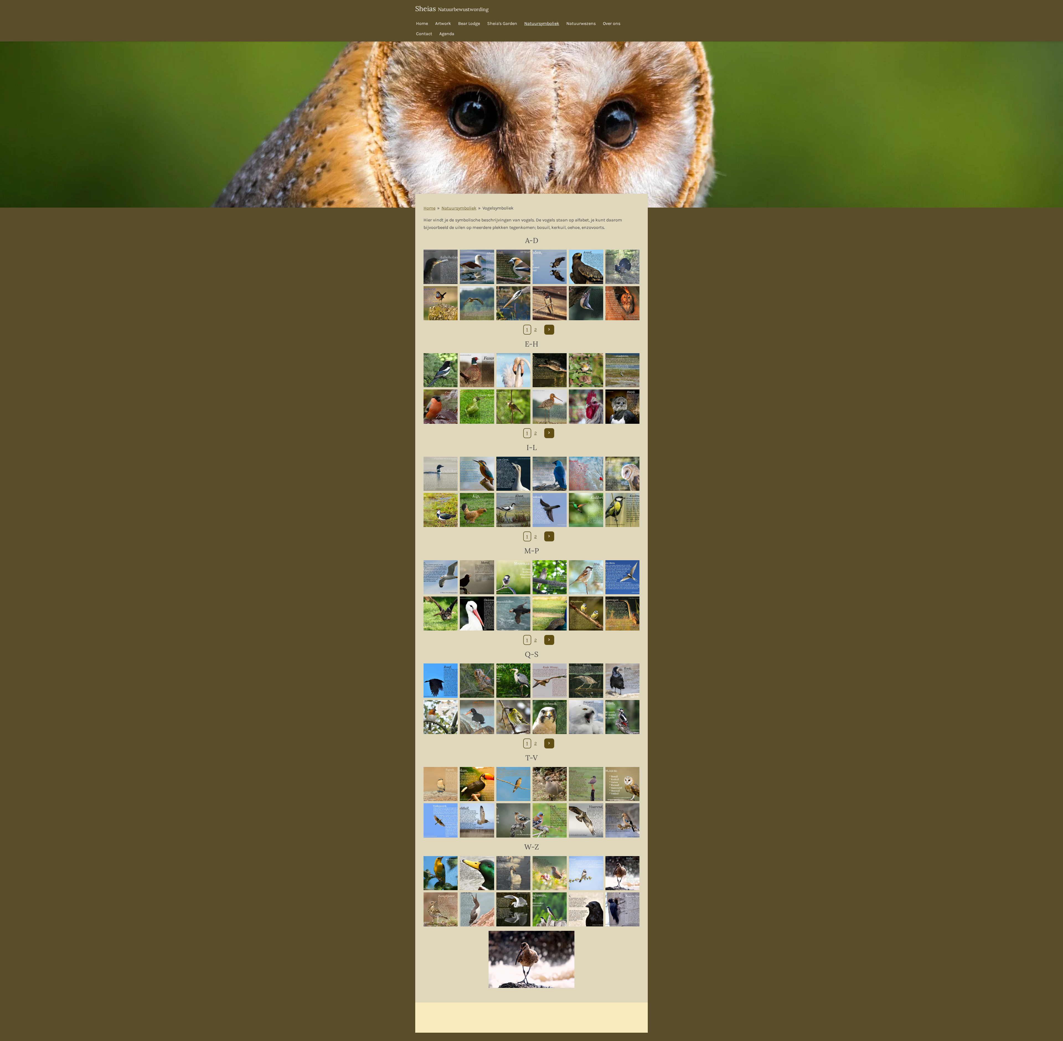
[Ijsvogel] (477, 474)
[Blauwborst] (440, 303)
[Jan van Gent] (513, 474)
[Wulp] (622, 873)
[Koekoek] (550, 510)
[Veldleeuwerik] (440, 820)
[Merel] (477, 577)
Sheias (452, 8)
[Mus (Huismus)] (586, 577)
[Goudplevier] (622, 370)
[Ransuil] (477, 680)
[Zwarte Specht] (622, 909)
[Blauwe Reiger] (513, 303)
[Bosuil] (622, 303)
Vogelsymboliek (498, 208)
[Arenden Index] (550, 267)
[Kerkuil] (622, 474)
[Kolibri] (586, 510)
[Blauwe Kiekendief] (477, 303)
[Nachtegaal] (550, 577)
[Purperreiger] (622, 613)
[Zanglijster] (440, 909)
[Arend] (586, 267)
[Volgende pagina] (549, 330)
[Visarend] (586, 820)
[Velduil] (477, 820)
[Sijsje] (513, 717)
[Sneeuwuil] (586, 717)
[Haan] (586, 406)
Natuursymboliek (459, 208)
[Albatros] (477, 267)
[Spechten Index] (622, 717)
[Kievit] (440, 510)
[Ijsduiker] (440, 474)
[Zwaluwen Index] (550, 909)
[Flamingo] (513, 370)
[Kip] (477, 510)
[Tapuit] (440, 784)
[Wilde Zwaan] (513, 873)
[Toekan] (477, 784)
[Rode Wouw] (550, 680)
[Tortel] (550, 784)
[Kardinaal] (586, 474)
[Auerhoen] (622, 267)
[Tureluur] (586, 784)
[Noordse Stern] (622, 577)
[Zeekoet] (477, 909)
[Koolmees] (622, 510)
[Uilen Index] (622, 784)
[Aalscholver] (440, 267)
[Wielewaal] (440, 873)
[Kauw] (550, 474)
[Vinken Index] (513, 820)
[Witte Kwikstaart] (586, 873)
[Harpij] (622, 406)
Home (429, 208)
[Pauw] (550, 613)
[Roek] (622, 680)
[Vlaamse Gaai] (622, 820)
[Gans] (550, 370)
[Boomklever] (586, 303)
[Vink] (550, 820)
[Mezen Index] (513, 577)
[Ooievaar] (477, 613)
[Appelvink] (513, 267)
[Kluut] (513, 510)
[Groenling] (513, 406)
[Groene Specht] (477, 406)
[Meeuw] (440, 577)
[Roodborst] (440, 717)
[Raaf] (440, 680)
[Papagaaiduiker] (513, 613)
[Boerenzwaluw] (550, 303)
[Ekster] (440, 370)
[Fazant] (477, 370)
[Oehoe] (440, 613)
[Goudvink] (440, 406)
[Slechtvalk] (550, 717)
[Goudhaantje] (586, 370)
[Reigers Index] (513, 680)
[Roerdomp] (586, 680)
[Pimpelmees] (586, 613)
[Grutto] (550, 406)
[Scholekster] (477, 717)
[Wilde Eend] (477, 873)
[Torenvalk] (513, 784)
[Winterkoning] (550, 873)
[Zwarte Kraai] (586, 909)
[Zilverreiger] (513, 909)
